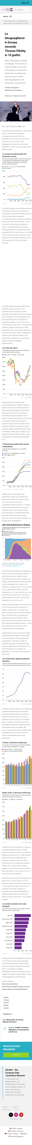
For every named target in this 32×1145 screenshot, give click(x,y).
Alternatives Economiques (13, 90)
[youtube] (21, 1115)
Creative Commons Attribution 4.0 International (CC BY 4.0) (19, 1030)
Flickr (20, 126)
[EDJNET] (8, 8)
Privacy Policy (6, 1109)
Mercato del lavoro (9, 1022)
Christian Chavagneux (12, 87)
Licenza (15, 1107)
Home (6, 21)
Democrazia (10, 1020)
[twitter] (11, 1115)
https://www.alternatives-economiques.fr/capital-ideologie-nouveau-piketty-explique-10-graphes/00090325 (16, 986)
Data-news (12, 21)
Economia (19, 1020)
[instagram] (16, 1115)
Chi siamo (5, 1107)
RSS (16, 1109)
